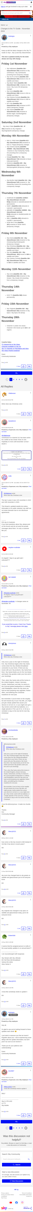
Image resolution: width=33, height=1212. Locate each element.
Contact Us (29, 1196)
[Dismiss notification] (31, 6)
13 (4, 1001)
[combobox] (15, 13)
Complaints (4, 1196)
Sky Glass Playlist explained (11, 350)
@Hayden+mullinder (10, 593)
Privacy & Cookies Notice (7, 1194)
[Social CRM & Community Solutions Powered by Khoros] (28, 1208)
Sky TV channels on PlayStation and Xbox (15, 348)
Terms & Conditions (27, 1193)
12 (4, 970)
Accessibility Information (26, 1194)
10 (4, 889)
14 (4, 1059)
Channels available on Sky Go (11, 346)
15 (4, 1111)
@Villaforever (6, 435)
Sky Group (4, 1197)
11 (4, 924)
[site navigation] (2, 2)
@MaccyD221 (8, 1086)
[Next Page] (25, 379)
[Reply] (29, 366)
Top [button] (17, 1189)
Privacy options (5, 1193)
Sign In (31, 2)
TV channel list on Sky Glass (11, 344)
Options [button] (3, 25)
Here (26, 626)
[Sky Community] (10, 2)
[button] (30, 35)
